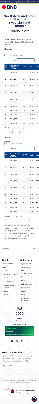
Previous (6, 248)
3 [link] (19, 132)
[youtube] (27, 341)
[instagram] (22, 341)
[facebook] (12, 341)
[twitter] (17, 341)
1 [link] (12, 132)
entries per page (16, 55)
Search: (13, 60)
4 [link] (22, 132)
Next (34, 248)
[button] (20, 67)
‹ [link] (19, 220)
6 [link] (29, 132)
